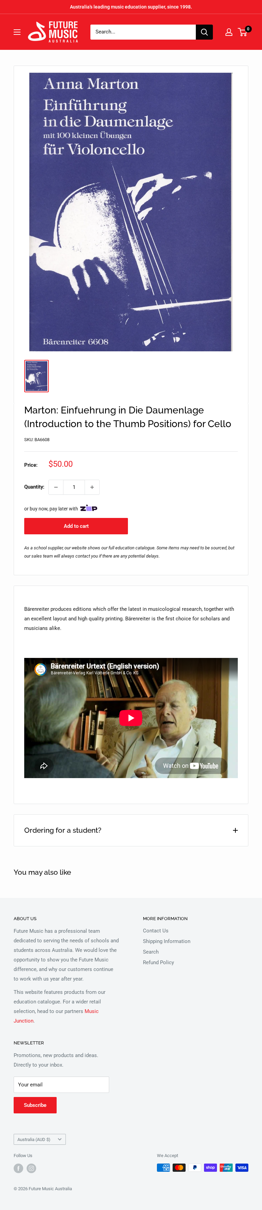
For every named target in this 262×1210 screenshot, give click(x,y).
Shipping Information (166, 941)
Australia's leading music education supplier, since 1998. (131, 7)
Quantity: (34, 487)
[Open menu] (17, 32)
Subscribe (35, 1105)
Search (151, 952)
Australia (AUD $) (33, 1139)
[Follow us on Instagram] (31, 1168)
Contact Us (156, 931)
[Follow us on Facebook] (18, 1168)
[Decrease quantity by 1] (56, 487)
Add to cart (76, 526)
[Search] (204, 32)
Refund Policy (158, 962)
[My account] (228, 32)
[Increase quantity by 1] (92, 487)
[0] (242, 32)
